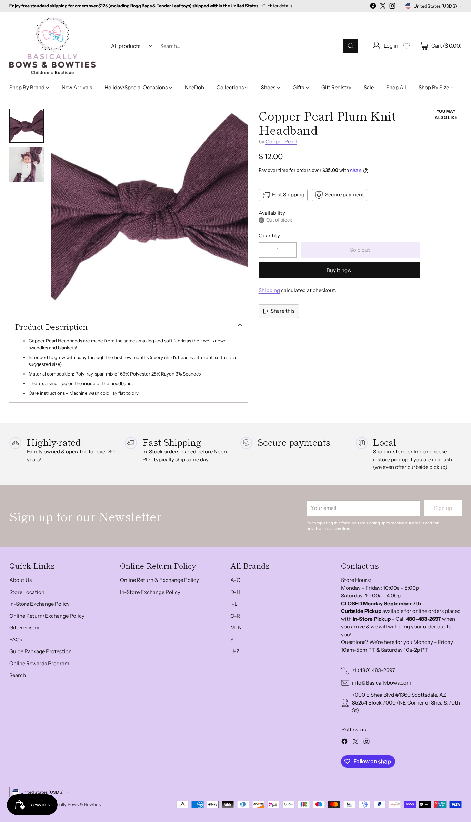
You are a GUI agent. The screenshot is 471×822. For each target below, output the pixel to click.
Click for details (277, 5)
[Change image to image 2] (26, 164)
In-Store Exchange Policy (39, 603)
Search (17, 675)
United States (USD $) (435, 6)
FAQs (15, 639)
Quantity (269, 235)
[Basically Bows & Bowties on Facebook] (373, 7)
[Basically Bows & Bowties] (52, 46)
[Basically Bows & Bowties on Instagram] (392, 7)
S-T (234, 639)
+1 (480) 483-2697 (373, 670)
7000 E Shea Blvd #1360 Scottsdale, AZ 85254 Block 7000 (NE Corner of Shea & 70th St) (406, 702)
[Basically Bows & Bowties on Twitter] (382, 7)
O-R (235, 616)
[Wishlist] (406, 46)
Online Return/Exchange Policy (46, 616)
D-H (235, 592)
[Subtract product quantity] (265, 250)
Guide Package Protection (40, 651)
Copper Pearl (281, 141)
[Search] (350, 46)
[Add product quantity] (290, 250)
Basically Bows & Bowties (75, 804)
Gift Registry (24, 627)
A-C (235, 580)
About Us (20, 580)
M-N (236, 627)
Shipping (269, 290)
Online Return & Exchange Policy (159, 580)
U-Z (234, 651)
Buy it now (339, 270)
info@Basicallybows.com (381, 682)
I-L (234, 603)
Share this (282, 311)
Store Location (26, 592)
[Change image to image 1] (26, 126)
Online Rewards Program (39, 663)
